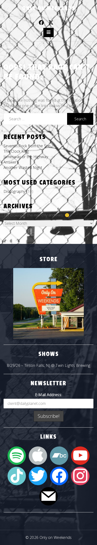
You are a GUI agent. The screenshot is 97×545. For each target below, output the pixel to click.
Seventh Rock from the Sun (27, 145)
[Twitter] (38, 475)
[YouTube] (80, 455)
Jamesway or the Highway (26, 156)
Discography (14, 191)
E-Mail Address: (48, 394)
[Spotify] (17, 455)
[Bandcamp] (59, 455)
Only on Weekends (48, 8)
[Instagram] (80, 475)
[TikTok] (17, 475)
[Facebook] (59, 475)
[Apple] (38, 455)
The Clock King (16, 151)
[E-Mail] (48, 495)
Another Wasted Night (23, 167)
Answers (11, 162)
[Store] (48, 303)
